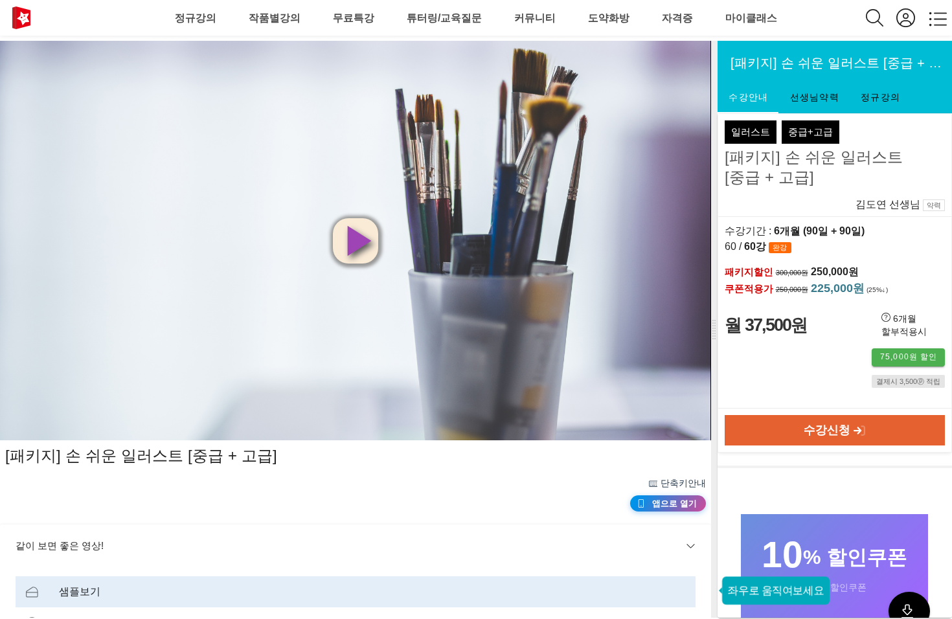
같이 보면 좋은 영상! (60, 545)
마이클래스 (751, 17)
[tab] (748, 97)
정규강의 (195, 17)
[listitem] (356, 591)
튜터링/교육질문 (444, 17)
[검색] (881, 18)
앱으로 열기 (674, 503)
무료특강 (353, 17)
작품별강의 (274, 17)
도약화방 (608, 17)
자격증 (677, 17)
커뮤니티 (535, 17)
